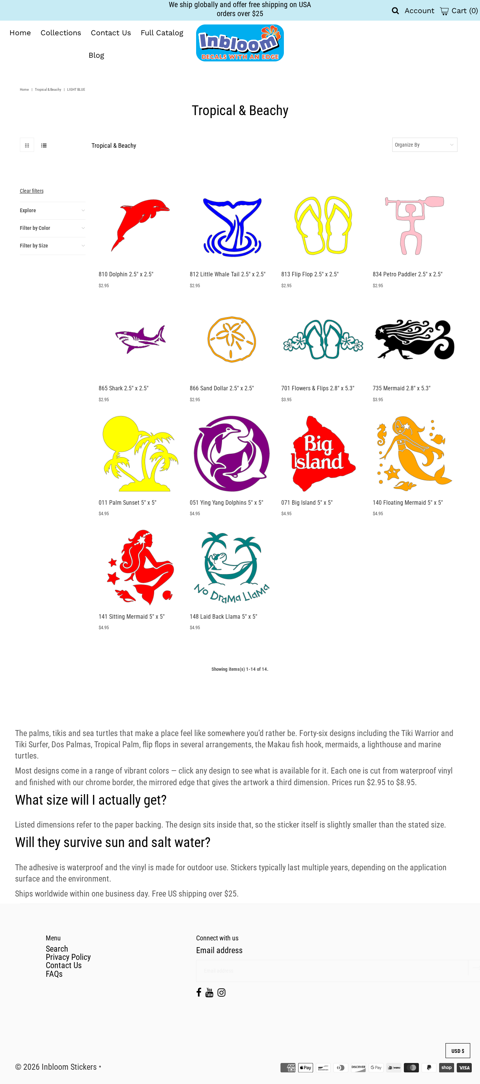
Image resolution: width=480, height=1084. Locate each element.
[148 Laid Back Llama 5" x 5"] (231, 567)
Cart (463, 10)
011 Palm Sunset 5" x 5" (127, 502)
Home (20, 32)
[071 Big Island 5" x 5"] (323, 453)
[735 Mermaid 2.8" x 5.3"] (414, 339)
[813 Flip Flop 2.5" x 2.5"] (323, 225)
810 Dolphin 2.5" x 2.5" (126, 274)
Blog (96, 55)
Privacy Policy (68, 957)
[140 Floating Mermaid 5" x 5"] (414, 453)
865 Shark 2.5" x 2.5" (123, 388)
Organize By (407, 145)
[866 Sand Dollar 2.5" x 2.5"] (231, 339)
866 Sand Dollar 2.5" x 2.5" (222, 388)
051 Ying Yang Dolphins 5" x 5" (226, 502)
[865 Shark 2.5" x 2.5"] (140, 339)
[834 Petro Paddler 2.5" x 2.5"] (414, 225)
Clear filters (32, 191)
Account (419, 10)
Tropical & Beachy (48, 89)
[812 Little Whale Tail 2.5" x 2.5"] (231, 225)
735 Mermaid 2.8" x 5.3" (401, 388)
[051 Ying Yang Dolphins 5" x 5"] (231, 453)
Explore (28, 210)
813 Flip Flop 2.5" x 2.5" (310, 274)
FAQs (54, 974)
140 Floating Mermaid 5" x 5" (408, 502)
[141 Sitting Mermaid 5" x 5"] (140, 567)
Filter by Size (34, 246)
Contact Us (111, 32)
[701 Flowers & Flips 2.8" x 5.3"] (323, 339)
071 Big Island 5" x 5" (307, 502)
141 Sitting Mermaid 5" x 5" (132, 616)
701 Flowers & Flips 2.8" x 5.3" (317, 388)
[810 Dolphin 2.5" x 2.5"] (140, 225)
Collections (60, 32)
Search (57, 949)
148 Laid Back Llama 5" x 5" (223, 616)
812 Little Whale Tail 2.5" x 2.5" (228, 274)
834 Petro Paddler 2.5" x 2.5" (407, 274)
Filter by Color (35, 228)
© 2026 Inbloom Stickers (56, 1067)
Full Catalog (162, 32)
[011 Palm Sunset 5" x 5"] (140, 453)
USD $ (458, 1051)
